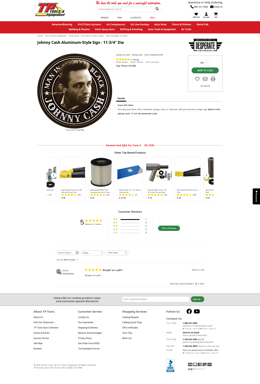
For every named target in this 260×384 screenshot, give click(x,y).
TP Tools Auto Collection (46, 327)
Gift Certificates (130, 327)
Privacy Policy (85, 338)
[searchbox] (65, 253)
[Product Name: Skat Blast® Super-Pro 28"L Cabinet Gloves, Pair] (72, 179)
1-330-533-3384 (190, 339)
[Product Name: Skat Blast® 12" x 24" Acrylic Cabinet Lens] (130, 179)
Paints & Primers (181, 24)
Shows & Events (42, 332)
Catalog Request (130, 317)
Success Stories (41, 338)
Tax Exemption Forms (89, 348)
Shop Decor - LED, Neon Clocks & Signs (86, 35)
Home (40, 35)
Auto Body (160, 24)
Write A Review (169, 228)
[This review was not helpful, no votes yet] (201, 283)
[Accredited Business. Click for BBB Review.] (170, 365)
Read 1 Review (136, 62)
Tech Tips (127, 332)
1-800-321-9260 (190, 323)
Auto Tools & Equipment (162, 29)
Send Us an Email (191, 332)
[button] (53, 175)
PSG (196, 369)
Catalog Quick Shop (132, 322)
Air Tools (186, 29)
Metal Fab (202, 24)
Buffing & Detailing (131, 29)
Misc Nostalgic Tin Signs (116, 35)
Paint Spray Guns (105, 29)
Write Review (122, 62)
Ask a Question (152, 62)
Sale (152, 17)
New (119, 17)
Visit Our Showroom (44, 322)
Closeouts (135, 17)
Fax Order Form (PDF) (89, 343)
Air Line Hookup (140, 24)
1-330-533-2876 (190, 346)
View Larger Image (74, 130)
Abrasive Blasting (62, 24)
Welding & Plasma (79, 29)
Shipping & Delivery (88, 327)
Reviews (38, 348)
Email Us (218, 6)
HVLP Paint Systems (89, 24)
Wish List (126, 338)
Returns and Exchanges (90, 332)
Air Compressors (115, 24)
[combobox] (92, 252)
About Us (38, 317)
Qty (202, 62)
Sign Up (197, 299)
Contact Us (83, 317)
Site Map (38, 343)
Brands (105, 17)
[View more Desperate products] (205, 45)
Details (121, 98)
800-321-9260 (201, 6)
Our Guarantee (85, 322)
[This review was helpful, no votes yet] (196, 283)
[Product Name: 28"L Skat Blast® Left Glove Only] (188, 179)
